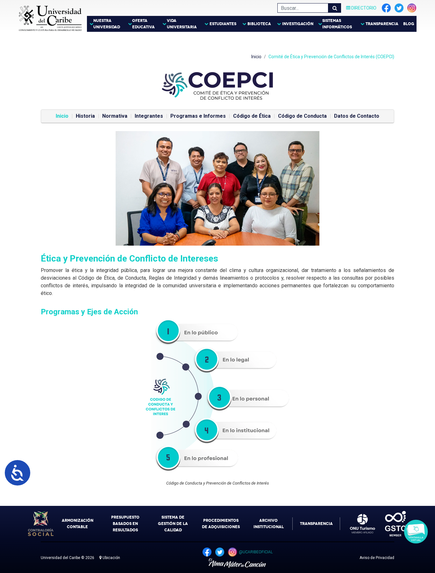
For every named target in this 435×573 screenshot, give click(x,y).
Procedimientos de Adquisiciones (221, 523)
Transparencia (382, 23)
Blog (408, 23)
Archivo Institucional (268, 523)
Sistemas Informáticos (337, 24)
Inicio (256, 56)
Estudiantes (223, 23)
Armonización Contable (77, 523)
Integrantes (149, 116)
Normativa (114, 116)
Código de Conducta (302, 116)
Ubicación (111, 558)
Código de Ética (252, 116)
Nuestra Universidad (106, 24)
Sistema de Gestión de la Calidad (173, 524)
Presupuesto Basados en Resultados (125, 524)
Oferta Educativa (143, 24)
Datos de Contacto (356, 116)
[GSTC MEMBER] (391, 523)
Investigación (297, 23)
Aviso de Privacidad (377, 558)
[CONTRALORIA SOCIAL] (40, 523)
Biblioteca (259, 23)
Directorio (363, 7)
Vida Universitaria (182, 24)
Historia (85, 116)
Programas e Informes (198, 116)
